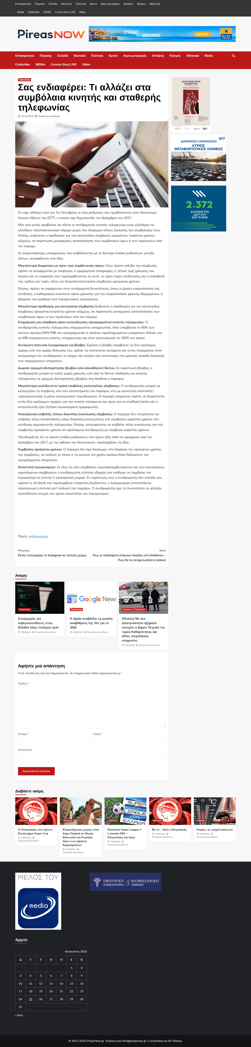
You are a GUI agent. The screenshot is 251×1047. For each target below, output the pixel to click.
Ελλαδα (201, 820)
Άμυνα (93, 4)
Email (98, 734)
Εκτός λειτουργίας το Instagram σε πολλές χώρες (52, 553)
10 (20, 983)
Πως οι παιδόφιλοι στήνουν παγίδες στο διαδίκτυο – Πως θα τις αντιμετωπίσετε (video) (129, 555)
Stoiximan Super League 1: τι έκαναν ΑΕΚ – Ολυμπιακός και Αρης (124, 833)
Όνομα (23, 734)
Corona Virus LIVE (65, 12)
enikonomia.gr (38, 536)
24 (20, 999)
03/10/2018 (27, 116)
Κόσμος (141, 4)
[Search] (233, 55)
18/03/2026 (26, 632)
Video (82, 12)
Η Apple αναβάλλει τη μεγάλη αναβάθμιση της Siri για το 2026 (91, 623)
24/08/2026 (26, 838)
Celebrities (34, 12)
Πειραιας (127, 609)
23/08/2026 (71, 849)
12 (40, 983)
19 (40, 991)
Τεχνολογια (24, 80)
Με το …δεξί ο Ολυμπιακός (169, 829)
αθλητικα (23, 820)
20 (51, 991)
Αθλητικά (154, 4)
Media (20, 12)
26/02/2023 (130, 645)
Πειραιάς (40, 4)
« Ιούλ (19, 1015)
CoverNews (156, 1040)
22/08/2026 (204, 834)
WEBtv (47, 12)
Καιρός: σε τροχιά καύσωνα (215, 829)
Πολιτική (81, 4)
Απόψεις (128, 4)
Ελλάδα (53, 4)
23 (81, 991)
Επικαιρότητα (23, 4)
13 (51, 983)
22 (71, 991)
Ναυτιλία (66, 4)
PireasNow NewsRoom (49, 116)
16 (81, 983)
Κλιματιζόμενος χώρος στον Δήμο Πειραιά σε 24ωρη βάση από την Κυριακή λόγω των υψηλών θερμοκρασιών (81, 837)
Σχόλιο (23, 683)
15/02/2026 (78, 632)
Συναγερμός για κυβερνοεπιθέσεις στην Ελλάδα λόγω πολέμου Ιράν (38, 623)
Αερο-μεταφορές (110, 4)
